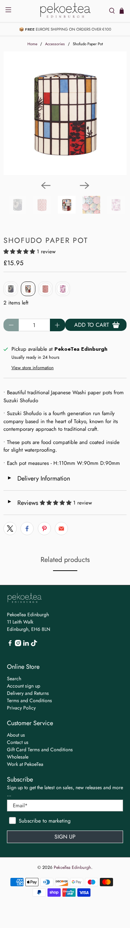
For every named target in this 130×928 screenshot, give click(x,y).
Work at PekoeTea (25, 764)
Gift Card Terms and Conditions (40, 749)
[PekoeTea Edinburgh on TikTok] (34, 644)
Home (32, 44)
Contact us (17, 742)
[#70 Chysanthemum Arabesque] (10, 288)
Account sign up (23, 685)
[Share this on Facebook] (27, 528)
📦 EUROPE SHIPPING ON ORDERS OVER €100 (65, 29)
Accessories (55, 44)
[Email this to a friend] (61, 528)
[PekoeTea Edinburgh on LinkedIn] (26, 644)
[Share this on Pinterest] (44, 528)
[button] (19, 251)
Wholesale (17, 756)
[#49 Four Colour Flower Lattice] (62, 288)
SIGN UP (65, 837)
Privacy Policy (21, 707)
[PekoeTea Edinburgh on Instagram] (18, 644)
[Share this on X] (10, 528)
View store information (32, 367)
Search (14, 678)
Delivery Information (38, 478)
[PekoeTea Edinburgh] (65, 11)
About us (16, 734)
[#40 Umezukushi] (45, 288)
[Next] (84, 185)
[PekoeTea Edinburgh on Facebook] (10, 644)
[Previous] (46, 185)
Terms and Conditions (29, 700)
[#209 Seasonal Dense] (28, 288)
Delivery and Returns (28, 693)
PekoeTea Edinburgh (72, 867)
